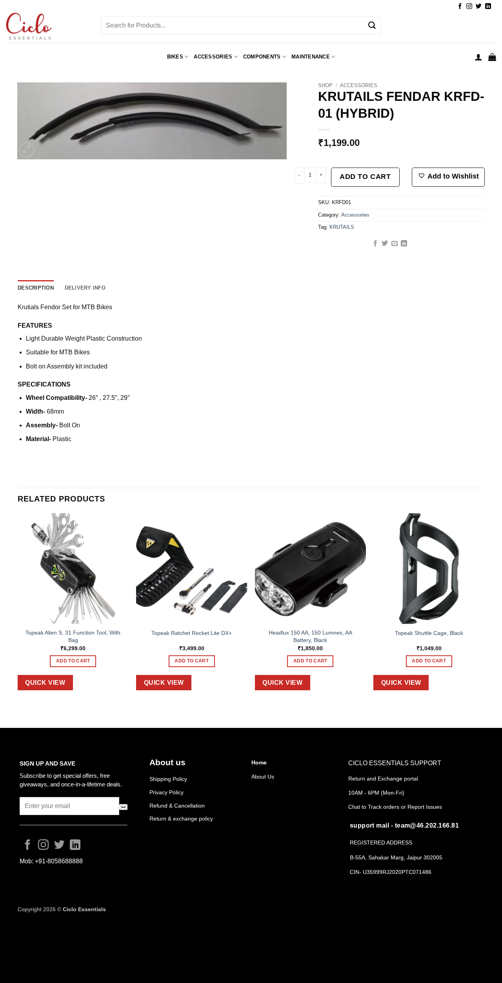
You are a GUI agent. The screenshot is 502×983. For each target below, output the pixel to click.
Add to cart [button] (73, 660)
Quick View (45, 682)
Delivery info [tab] (85, 288)
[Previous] (18, 608)
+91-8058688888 (59, 861)
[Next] (484, 608)
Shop (325, 85)
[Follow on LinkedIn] (488, 6)
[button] (478, 57)
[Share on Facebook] (375, 243)
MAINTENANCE (310, 57)
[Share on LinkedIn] (404, 243)
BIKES (175, 57)
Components (262, 57)
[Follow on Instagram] (469, 6)
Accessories (358, 85)
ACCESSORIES (213, 57)
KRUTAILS (341, 227)
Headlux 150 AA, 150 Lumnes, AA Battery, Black (310, 636)
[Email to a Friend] (394, 243)
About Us (262, 776)
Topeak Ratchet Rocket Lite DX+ (191, 633)
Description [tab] (36, 288)
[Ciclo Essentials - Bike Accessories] (47, 27)
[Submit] (372, 25)
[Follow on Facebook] (460, 6)
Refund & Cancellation (177, 805)
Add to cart (365, 177)
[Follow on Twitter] (479, 6)
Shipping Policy (168, 779)
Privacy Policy (166, 792)
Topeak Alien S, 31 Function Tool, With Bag (72, 636)
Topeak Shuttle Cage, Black (429, 633)
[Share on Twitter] (385, 243)
